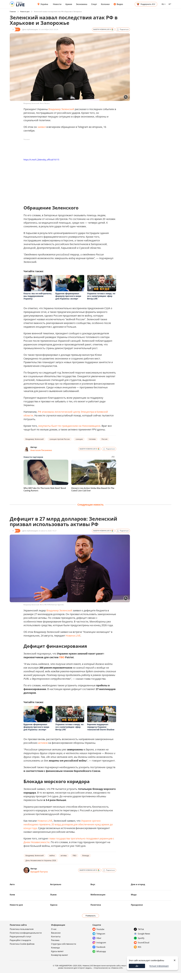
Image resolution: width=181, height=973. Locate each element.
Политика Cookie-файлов (22, 944)
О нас (54, 929)
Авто (12, 884)
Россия (104, 439)
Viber (98, 938)
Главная (13, 11)
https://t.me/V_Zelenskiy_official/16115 (41, 159)
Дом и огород (138, 884)
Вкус (92, 884)
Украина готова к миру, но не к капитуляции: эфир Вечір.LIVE (101, 296)
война (52, 855)
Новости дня (24, 11)
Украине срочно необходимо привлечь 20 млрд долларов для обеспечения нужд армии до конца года (68, 824)
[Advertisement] (68, 146)
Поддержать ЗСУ (147, 4)
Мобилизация (97, 894)
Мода (134, 894)
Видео (120, 4)
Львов (53, 894)
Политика (95, 904)
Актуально (55, 884)
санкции (79, 439)
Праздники (137, 904)
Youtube (100, 929)
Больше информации (159, 966)
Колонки (105, 4)
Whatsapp (101, 951)
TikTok (141, 929)
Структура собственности (63, 944)
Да (137, 965)
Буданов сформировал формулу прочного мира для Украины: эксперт (68, 296)
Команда (55, 947)
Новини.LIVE (73, 635)
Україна (44, 4)
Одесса (53, 904)
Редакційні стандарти (20, 940)
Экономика (81, 4)
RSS (139, 947)
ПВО (62, 657)
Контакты (56, 936)
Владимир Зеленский (61, 109)
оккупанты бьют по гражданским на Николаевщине (69, 425)
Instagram (101, 942)
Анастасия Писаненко (41, 450)
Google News (144, 933)
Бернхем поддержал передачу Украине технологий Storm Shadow (100, 727)
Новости (57, 4)
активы (64, 855)
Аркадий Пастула (39, 871)
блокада (85, 855)
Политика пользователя (21, 929)
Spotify (141, 938)
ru (163, 4)
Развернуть (91, 915)
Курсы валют (57, 951)
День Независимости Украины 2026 (40, 860)
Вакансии (56, 932)
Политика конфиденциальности (26, 932)
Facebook (100, 947)
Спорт (94, 4)
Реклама (55, 940)
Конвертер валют (59, 955)
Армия (68, 4)
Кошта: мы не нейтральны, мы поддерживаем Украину (38, 296)
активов (43, 742)
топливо (92, 439)
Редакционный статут (20, 936)
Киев (12, 894)
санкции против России (59, 439)
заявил (42, 127)
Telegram (100, 933)
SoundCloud (143, 942)
